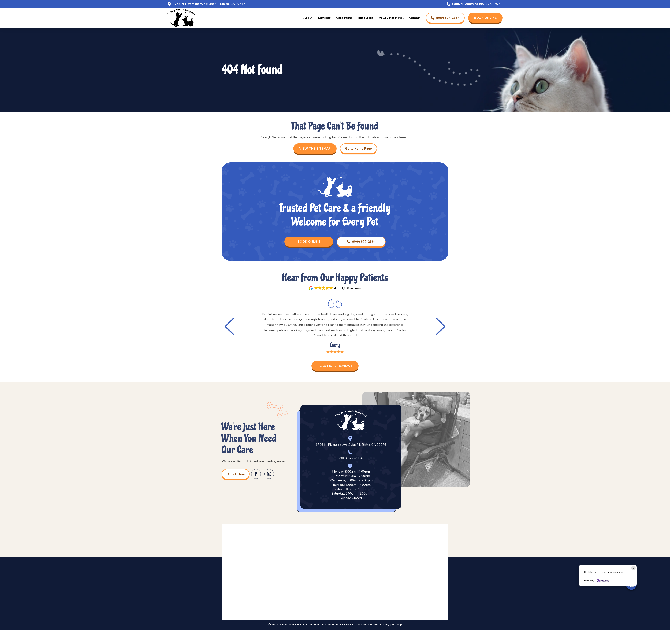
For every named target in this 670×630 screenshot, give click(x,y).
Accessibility (381, 625)
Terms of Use (363, 625)
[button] (335, 288)
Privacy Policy (344, 625)
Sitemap (397, 625)
